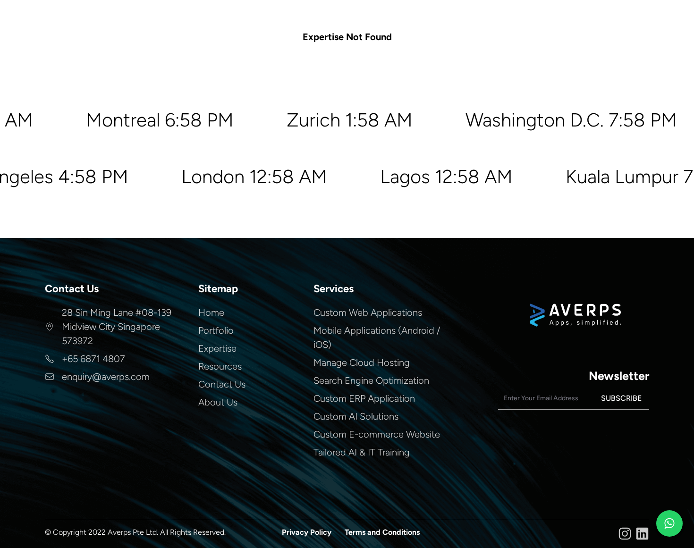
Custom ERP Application (364, 398)
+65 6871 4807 (93, 358)
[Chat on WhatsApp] (669, 523)
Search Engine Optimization (371, 380)
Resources (220, 366)
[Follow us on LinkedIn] (642, 533)
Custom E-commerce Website (376, 434)
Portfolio (216, 330)
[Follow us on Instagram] (625, 533)
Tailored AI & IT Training (361, 452)
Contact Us (221, 384)
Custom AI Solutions (355, 416)
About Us (217, 402)
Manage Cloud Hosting (361, 362)
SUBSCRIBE (621, 398)
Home (211, 312)
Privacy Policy (306, 532)
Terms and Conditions (382, 532)
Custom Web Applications (367, 312)
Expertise (217, 348)
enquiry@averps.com (106, 376)
